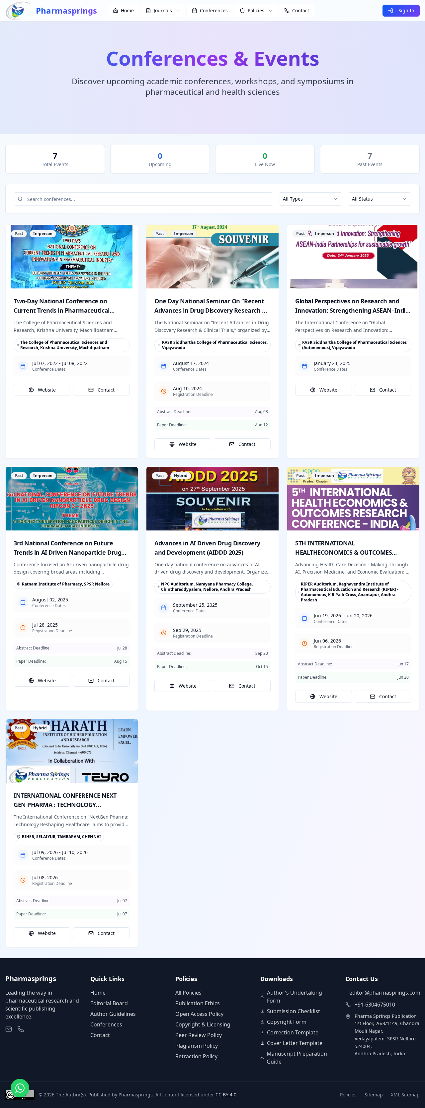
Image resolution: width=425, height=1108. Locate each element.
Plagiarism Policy (196, 1045)
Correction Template (292, 1032)
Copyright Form (286, 1021)
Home (98, 992)
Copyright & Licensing (202, 1024)
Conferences (106, 1024)
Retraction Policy (196, 1056)
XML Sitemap (405, 1094)
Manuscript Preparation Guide (297, 1057)
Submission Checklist (293, 1011)
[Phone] (20, 1029)
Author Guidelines (113, 1013)
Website (47, 390)
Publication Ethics (197, 1003)
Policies (256, 10)
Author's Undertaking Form (294, 996)
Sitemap (374, 1094)
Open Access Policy (199, 1013)
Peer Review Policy (198, 1035)
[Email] (8, 1029)
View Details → (72, 256)
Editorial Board (109, 1003)
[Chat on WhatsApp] (20, 1088)
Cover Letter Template (294, 1043)
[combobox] (310, 199)
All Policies (188, 992)
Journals (163, 10)
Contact (106, 390)
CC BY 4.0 (225, 1094)
